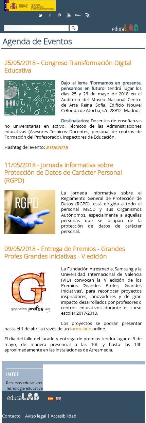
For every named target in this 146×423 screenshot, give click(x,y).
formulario (80, 329)
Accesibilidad (63, 416)
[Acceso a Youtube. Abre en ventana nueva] (69, 13)
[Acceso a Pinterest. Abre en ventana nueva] (59, 13)
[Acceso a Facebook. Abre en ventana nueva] (50, 13)
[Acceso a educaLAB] (22, 394)
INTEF (12, 374)
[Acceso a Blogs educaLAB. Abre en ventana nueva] (78, 13)
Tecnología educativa (24, 388)
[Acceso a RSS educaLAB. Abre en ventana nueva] (88, 13)
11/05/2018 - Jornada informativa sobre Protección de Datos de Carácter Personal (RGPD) (63, 172)
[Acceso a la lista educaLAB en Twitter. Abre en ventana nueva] (41, 13)
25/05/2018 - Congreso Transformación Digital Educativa (67, 66)
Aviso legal (35, 416)
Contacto (11, 416)
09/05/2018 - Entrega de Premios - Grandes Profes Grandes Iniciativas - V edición (64, 252)
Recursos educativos (24, 382)
